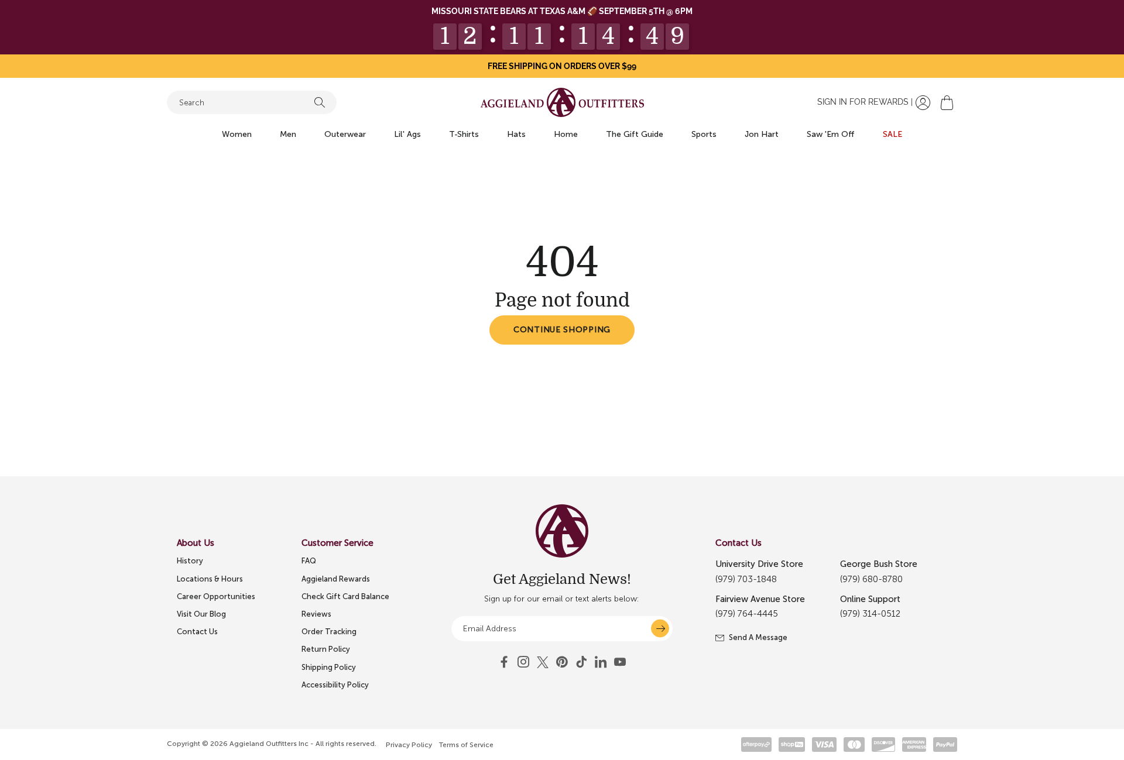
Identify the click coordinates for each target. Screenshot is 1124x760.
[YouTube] (562, 662)
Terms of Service (466, 745)
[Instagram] (523, 662)
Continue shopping (562, 330)
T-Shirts (464, 134)
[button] (947, 103)
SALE (892, 134)
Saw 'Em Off (831, 134)
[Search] (320, 102)
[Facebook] (504, 662)
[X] (543, 662)
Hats (516, 134)
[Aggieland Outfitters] (562, 102)
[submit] (660, 629)
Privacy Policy (409, 745)
